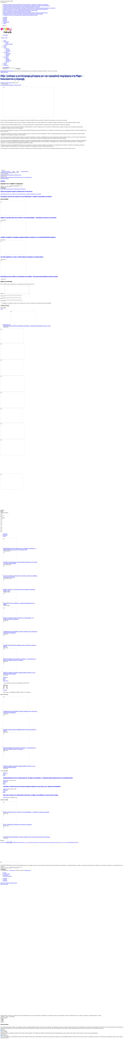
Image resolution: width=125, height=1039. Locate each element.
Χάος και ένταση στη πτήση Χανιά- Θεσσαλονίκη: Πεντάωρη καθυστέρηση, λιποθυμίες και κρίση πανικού (25, 12)
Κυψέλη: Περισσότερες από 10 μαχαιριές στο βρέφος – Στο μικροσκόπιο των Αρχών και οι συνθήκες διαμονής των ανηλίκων (29, 8)
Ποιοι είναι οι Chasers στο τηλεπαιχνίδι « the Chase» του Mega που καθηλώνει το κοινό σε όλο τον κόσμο (30, 795)
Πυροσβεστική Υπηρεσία (54, 842)
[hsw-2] (13, 438)
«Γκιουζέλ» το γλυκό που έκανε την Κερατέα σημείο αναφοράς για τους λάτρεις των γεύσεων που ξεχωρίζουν (32, 786)
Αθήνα (5, 842)
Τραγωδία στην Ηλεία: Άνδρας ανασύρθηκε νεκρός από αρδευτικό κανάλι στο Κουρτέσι (21, 6)
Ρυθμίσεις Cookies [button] (5, 1016)
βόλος (77, 842)
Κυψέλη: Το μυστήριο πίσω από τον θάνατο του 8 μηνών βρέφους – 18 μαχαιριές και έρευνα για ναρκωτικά (25, 4)
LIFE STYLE (5, 57)
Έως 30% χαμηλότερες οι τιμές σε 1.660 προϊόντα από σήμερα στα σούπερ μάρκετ (20, 10)
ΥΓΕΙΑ (4, 46)
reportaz (10, 82)
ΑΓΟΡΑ (7, 61)
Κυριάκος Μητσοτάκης (34, 842)
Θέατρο (7, 55)
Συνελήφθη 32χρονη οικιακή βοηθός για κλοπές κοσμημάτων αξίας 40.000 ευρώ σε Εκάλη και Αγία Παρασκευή (26, 5)
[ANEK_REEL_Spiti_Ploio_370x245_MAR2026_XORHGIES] (12, 422)
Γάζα (13, 171)
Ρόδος (60, 842)
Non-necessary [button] (4, 1034)
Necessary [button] (3, 1029)
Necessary (4, 1030)
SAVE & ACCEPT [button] (5, 1037)
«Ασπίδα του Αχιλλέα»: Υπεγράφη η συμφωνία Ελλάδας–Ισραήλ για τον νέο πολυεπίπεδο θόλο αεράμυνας (25, 9)
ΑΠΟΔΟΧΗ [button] (12, 1016)
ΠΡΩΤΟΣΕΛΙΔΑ (9, 71)
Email (2, 298)
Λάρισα (40, 842)
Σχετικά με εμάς (6, 873)
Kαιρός (2, 842)
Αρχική (4, 872)
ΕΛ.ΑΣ (9, 842)
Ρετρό (7, 42)
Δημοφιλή (5, 533)
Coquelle (5, 690)
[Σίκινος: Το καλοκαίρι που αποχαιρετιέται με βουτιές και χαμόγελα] (10, 823)
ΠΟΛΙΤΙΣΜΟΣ (6, 52)
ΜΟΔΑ (7, 58)
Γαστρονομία (8, 60)
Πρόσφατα (5, 535)
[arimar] (13, 407)
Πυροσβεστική (47, 842)
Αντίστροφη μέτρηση (5, 171)
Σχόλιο (2, 293)
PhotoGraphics (28, 870)
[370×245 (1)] (13, 454)
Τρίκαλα (66, 842)
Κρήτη (28, 842)
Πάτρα (43, 842)
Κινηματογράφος (9, 44)
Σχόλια (4, 536)
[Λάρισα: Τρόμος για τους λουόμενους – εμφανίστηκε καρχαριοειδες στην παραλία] (10, 601)
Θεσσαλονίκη (15, 842)
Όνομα (2, 295)
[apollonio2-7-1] (12, 375)
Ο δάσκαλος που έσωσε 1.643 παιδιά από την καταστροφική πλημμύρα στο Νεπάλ (20, 15)
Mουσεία (8, 54)
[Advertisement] (40, 160)
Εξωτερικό (8, 49)
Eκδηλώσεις (8, 53)
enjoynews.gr (12, 870)
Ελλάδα (7, 48)
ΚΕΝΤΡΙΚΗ (3, 71)
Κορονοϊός (25, 842)
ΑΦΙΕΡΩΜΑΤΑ (6, 41)
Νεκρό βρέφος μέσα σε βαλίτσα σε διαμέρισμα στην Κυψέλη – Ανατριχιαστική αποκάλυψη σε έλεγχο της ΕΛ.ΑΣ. (29, 276)
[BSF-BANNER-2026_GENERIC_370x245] (13, 391)
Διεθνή (5, 64)
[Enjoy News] (6, 32)
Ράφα (18, 171)
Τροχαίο (71, 842)
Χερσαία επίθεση (24, 171)
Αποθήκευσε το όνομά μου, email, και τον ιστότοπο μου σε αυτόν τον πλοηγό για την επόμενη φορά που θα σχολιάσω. (26, 303)
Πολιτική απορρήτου (7, 876)
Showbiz (7, 59)
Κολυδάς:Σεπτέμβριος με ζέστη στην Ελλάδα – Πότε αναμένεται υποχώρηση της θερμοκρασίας (23, 13)
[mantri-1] (12, 489)
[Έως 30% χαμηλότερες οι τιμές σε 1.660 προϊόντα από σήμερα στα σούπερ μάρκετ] (13, 254)
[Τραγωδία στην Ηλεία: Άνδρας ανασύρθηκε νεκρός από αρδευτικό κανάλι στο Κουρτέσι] (10, 644)
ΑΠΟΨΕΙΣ (5, 45)
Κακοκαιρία (21, 842)
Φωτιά (74, 842)
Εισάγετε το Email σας (5, 186)
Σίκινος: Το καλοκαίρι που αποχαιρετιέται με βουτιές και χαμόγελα (17, 11)
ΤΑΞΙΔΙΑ (5, 47)
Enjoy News (5, 680)
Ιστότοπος (3, 300)
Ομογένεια (5, 65)
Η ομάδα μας (6, 874)
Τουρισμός (8, 51)
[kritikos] (12, 342)
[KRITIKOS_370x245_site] (13, 358)
